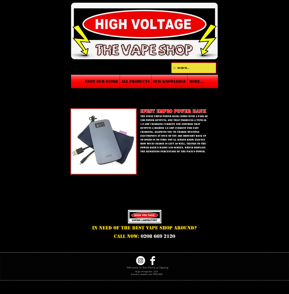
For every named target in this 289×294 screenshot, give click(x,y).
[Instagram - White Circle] (140, 260)
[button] (169, 81)
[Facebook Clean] (152, 260)
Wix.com (158, 274)
